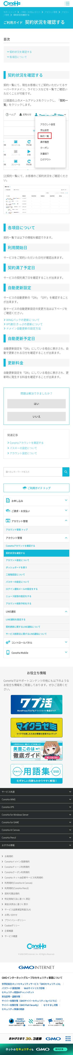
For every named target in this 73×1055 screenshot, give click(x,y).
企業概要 (9, 930)
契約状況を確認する (21, 51)
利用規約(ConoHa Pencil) (17, 888)
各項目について (18, 57)
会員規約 (9, 856)
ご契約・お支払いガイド (30, 12)
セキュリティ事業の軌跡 (13, 1009)
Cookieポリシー (12, 925)
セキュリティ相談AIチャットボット (18, 992)
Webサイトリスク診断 (34, 988)
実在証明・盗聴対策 (11, 996)
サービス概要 (11, 936)
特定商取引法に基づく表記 (17, 898)
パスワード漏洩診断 (11, 988)
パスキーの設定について (23, 448)
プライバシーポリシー (15, 920)
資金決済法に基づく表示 (16, 904)
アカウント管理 (51, 12)
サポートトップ (10, 12)
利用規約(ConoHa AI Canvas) (18, 882)
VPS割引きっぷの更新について (24, 324)
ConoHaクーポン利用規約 (17, 872)
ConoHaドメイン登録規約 (17, 861)
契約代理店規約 (12, 893)
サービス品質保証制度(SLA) (18, 909)
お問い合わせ (11, 914)
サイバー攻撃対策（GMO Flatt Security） (21, 1005)
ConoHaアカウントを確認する (27, 442)
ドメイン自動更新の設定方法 (23, 328)
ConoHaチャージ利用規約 (17, 867)
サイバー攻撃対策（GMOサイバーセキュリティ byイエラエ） (30, 1000)
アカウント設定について (23, 453)
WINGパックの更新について (23, 320)
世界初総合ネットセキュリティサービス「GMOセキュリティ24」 (32, 984)
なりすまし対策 (50, 1005)
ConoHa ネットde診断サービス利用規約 (24, 877)
